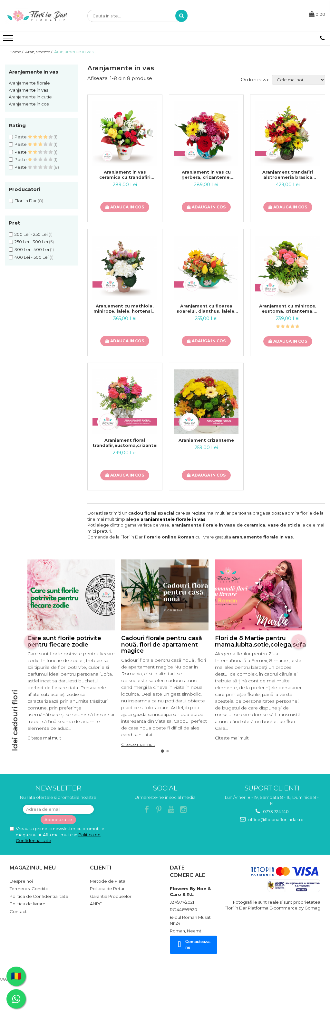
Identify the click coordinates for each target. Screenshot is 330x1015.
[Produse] (9, 40)
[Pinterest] (159, 809)
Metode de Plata (107, 881)
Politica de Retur (107, 888)
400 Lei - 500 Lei (32, 257)
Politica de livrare (27, 903)
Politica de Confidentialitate (39, 896)
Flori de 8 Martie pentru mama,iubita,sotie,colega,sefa (260, 641)
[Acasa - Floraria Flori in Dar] (37, 16)
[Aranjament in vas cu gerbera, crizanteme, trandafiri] (206, 133)
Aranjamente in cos (29, 103)
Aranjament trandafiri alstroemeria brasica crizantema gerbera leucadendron (287, 174)
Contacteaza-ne (198, 944)
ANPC (96, 903)
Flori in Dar (26, 200)
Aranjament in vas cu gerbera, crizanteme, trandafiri (206, 174)
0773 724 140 (275, 811)
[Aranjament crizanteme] (206, 401)
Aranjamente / (39, 51)
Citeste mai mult (44, 737)
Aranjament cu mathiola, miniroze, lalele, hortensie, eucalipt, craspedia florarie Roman (124, 308)
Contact (18, 911)
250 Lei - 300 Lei (31, 241)
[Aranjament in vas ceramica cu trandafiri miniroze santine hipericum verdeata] (124, 133)
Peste (21, 136)
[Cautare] (181, 16)
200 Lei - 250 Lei (31, 234)
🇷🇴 (16, 976)
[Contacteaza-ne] (322, 38)
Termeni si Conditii (29, 888)
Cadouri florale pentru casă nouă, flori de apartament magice (161, 645)
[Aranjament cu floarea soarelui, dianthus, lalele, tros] (206, 268)
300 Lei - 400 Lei (32, 249)
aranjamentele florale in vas (173, 519)
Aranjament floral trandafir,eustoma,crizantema (124, 442)
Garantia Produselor (110, 896)
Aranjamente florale (29, 82)
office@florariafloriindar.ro (275, 819)
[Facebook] (146, 809)
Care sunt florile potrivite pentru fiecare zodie (64, 641)
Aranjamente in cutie (30, 96)
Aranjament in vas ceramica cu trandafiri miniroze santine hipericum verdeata (124, 174)
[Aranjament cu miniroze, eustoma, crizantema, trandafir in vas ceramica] (287, 268)
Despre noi (21, 881)
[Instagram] (183, 809)
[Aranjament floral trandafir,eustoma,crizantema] (124, 401)
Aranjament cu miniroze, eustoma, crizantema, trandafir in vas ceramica (288, 308)
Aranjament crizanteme (206, 440)
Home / (17, 51)
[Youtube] (171, 809)
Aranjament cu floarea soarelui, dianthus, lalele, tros (206, 308)
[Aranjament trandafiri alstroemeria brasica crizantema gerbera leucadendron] (287, 133)
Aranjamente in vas (28, 90)
